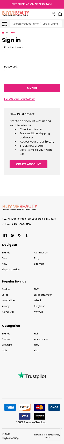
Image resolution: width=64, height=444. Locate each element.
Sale (4, 258)
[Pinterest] (12, 235)
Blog (36, 258)
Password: (11, 67)
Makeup (6, 339)
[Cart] (60, 14)
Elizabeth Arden (43, 295)
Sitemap (39, 264)
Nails (4, 350)
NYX (36, 289)
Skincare (7, 345)
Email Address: (13, 47)
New (4, 264)
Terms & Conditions (43, 435)
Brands (6, 252)
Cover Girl (8, 311)
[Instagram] (19, 235)
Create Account (28, 164)
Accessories (41, 339)
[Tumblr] (27, 235)
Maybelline (8, 300)
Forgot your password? (19, 99)
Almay (6, 306)
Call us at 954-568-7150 (16, 224)
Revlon (6, 289)
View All (38, 311)
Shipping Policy (11, 269)
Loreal (5, 295)
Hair (36, 333)
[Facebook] (5, 235)
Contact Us (41, 252)
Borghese (39, 306)
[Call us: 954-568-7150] (53, 14)
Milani (37, 300)
